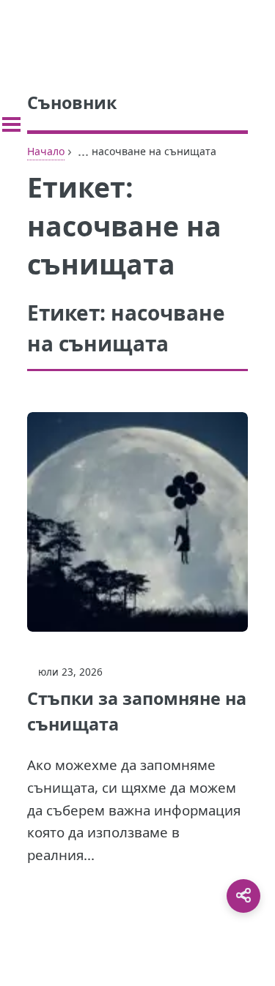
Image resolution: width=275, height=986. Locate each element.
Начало (46, 151)
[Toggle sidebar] (11, 124)
